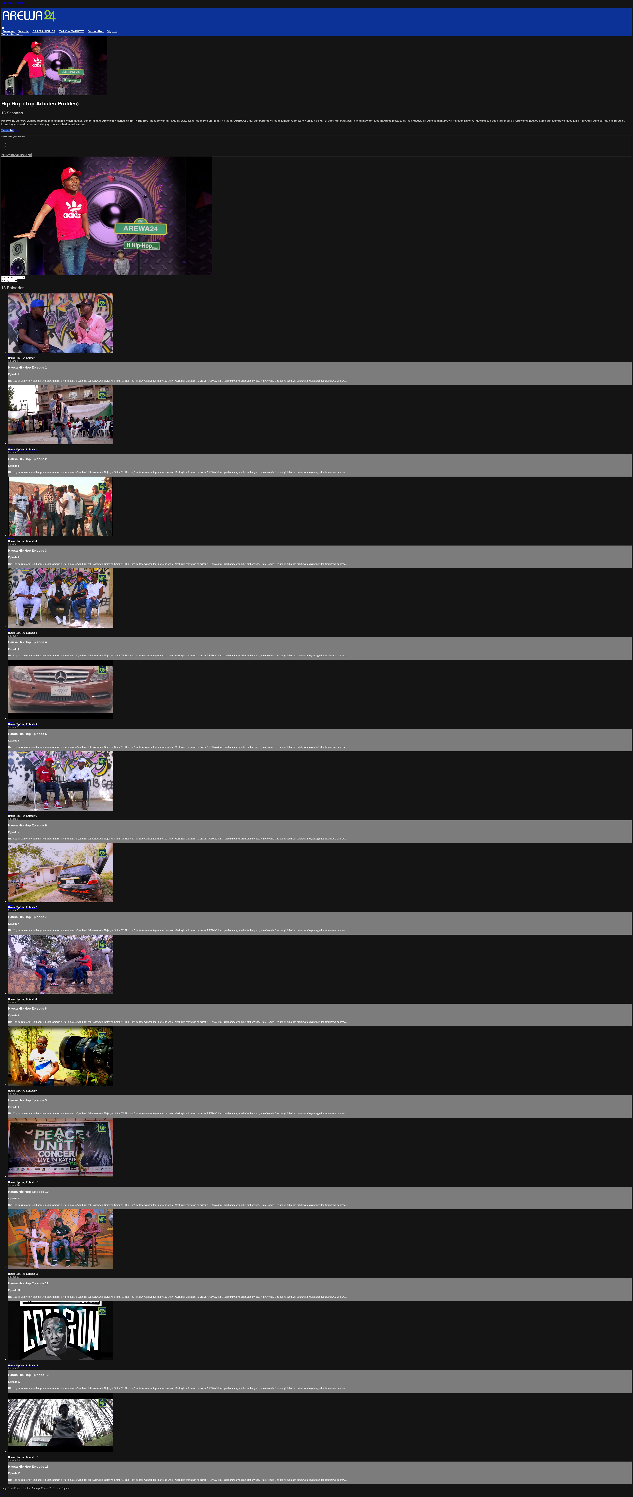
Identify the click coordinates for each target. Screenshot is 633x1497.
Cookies (27, 1488)
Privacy (18, 1488)
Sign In (19, 34)
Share (17, 130)
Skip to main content (12, 2)
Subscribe (7, 130)
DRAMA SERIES (43, 31)
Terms (10, 1488)
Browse (9, 31)
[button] (3, 28)
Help (4, 1488)
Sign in (112, 31)
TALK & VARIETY (71, 31)
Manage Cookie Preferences (47, 1488)
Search (23, 31)
